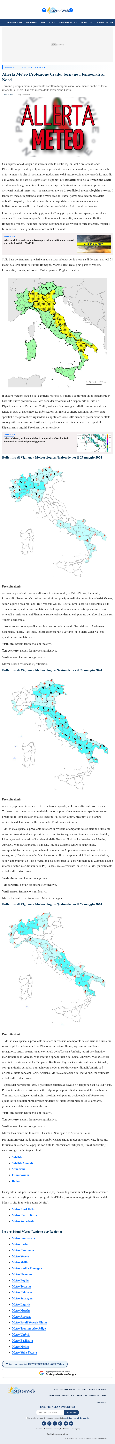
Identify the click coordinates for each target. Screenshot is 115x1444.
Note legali (57, 1429)
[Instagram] (49, 1423)
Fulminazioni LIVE (68, 22)
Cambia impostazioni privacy (57, 1434)
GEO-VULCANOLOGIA (97, 1389)
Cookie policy (75, 1429)
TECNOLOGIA (81, 1396)
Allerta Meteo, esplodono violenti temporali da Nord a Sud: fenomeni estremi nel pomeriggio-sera (36, 439)
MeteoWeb (73, 1439)
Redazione (48, 1429)
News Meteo (10, 67)
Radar (16, 1181)
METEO (84, 1389)
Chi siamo (38, 1429)
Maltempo (31, 22)
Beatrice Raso (8, 94)
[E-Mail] (71, 1423)
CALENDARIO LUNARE (97, 1396)
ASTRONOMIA (54, 1396)
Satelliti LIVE (48, 22)
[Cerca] (71, 10)
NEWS (56, 1389)
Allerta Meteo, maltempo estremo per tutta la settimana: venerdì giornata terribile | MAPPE (39, 241)
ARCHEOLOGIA (68, 1396)
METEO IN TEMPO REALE (70, 1389)
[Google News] (66, 1423)
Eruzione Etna (14, 22)
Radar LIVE (86, 22)
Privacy (66, 1429)
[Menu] (44, 10)
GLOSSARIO (101, 1402)
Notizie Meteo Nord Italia (33, 67)
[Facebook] (44, 1423)
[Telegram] (60, 1423)
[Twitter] (55, 1423)
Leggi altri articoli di (36, 1364)
